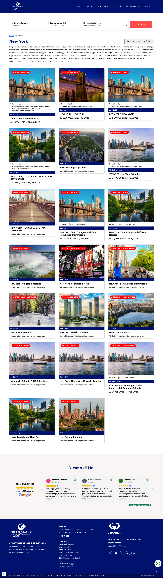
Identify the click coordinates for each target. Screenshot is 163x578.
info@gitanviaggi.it (21, 553)
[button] (152, 490)
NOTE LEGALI (21, 576)
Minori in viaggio (65, 555)
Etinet (152, 576)
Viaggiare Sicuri (65, 550)
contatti (67, 61)
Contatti (147, 6)
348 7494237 (64, 536)
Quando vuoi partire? (58, 23)
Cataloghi (117, 6)
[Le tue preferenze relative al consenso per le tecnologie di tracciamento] (4, 574)
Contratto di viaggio (66, 564)
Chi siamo (88, 6)
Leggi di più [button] (61, 499)
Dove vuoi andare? (21, 23)
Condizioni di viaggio (67, 544)
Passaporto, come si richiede (70, 552)
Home (77, 6)
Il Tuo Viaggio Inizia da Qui (69, 558)
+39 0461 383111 (40, 549)
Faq (60, 561)
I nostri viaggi (103, 6)
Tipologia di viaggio (93, 23)
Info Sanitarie (64, 547)
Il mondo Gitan (132, 6)
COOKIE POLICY (45, 576)
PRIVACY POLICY (32, 576)
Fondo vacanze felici (67, 566)
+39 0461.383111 (18, 549)
